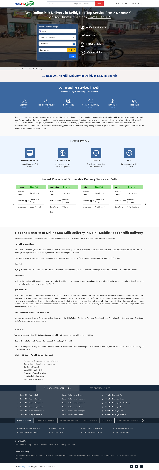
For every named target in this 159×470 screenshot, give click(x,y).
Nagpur (96, 455)
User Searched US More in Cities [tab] (57, 388)
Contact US (44, 445)
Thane (103, 455)
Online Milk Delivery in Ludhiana (73, 415)
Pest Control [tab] (90, 420)
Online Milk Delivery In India (92, 432)
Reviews (36, 445)
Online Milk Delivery (35, 69)
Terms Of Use (54, 445)
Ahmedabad (19, 458)
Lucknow (90, 455)
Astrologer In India (57, 428)
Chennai (133, 455)
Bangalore (58, 455)
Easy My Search (25, 466)
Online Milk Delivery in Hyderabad (31, 407)
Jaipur (41, 455)
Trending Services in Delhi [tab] (101, 388)
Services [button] (130, 4)
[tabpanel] (79, 415)
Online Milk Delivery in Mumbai (72, 395)
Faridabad (72, 455)
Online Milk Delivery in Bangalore (73, 399)
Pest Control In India (122, 432)
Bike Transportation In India (92, 428)
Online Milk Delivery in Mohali (114, 411)
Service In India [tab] (24, 420)
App (142, 4)
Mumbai (22, 455)
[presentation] (13, 204)
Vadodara (125, 455)
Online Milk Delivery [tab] (45, 420)
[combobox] (59, 3)
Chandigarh (81, 455)
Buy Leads (71, 445)
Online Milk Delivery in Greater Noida (117, 403)
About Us (23, 445)
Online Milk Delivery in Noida (114, 399)
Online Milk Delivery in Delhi (29, 395)
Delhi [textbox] (44, 31)
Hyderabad (110, 455)
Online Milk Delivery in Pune (113, 395)
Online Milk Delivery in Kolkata (72, 407)
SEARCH (99, 4)
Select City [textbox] (55, 4)
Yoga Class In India (57, 432)
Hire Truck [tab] (107, 420)
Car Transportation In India (124, 428)
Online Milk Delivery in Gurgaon (30, 399)
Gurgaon (34, 455)
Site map (63, 445)
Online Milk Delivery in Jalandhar (30, 415)
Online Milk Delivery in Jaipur (114, 407)
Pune (28, 455)
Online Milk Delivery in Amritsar (115, 415)
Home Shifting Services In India (29, 428)
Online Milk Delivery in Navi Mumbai (31, 411)
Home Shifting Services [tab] (128, 420)
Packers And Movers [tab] (70, 420)
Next (73, 56)
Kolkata (118, 455)
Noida (65, 455)
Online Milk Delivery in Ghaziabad (30, 403)
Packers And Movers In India (28, 432)
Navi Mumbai (49, 455)
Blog (29, 445)
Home (120, 4)
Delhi (24, 69)
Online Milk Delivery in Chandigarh (73, 411)
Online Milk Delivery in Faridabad (73, 403)
